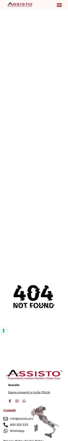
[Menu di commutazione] (59, 5)
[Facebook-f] (10, 401)
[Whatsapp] (24, 401)
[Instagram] (17, 401)
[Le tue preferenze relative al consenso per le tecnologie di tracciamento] (3, 330)
